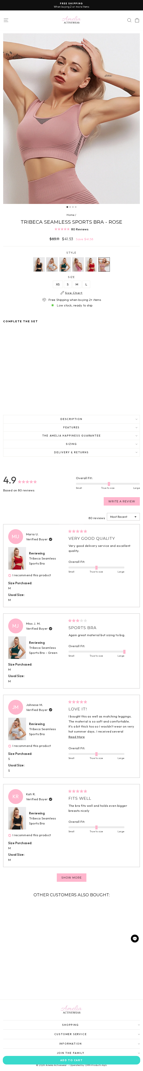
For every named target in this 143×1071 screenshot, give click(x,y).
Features (71, 427)
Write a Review (124, 503)
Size (74, 277)
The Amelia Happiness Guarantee (71, 435)
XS (58, 284)
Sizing (71, 444)
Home (70, 215)
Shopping (70, 1025)
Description (71, 419)
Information (70, 1043)
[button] (71, 229)
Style (71, 252)
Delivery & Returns (71, 452)
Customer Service (70, 1034)
